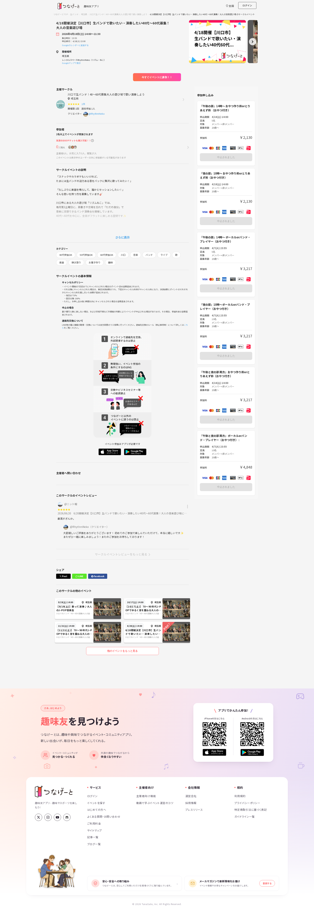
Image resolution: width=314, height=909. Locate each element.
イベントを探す (96, 803)
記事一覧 (92, 837)
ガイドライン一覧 (244, 816)
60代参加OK (106, 255)
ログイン (247, 5)
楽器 (61, 262)
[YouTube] (57, 817)
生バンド (74, 14)
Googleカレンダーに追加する (75, 45)
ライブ (164, 255)
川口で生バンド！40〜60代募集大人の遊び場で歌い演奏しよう (118, 14)
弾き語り (76, 262)
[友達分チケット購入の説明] (92, 140)
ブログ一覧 (94, 844)
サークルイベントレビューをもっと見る (121, 554)
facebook (98, 576)
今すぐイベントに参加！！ (157, 77)
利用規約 (240, 796)
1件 (84, 104)
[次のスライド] (252, 41)
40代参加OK (65, 255)
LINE (80, 576)
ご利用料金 (94, 823)
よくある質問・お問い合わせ (103, 816)
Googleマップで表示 (71, 62)
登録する (267, 883)
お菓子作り (94, 262)
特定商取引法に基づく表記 (250, 809)
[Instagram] (48, 817)
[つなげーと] (54, 791)
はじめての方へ (96, 809)
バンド (149, 255)
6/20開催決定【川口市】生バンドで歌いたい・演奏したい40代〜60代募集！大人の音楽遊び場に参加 (131, 513)
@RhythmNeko (96, 113)
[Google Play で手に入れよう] (252, 752)
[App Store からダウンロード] (214, 752)
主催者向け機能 (146, 796)
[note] (67, 817)
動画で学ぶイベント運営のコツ (154, 803)
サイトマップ (94, 830)
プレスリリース (194, 809)
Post (64, 576)
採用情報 (191, 803)
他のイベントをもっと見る (122, 650)
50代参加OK (86, 255)
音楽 (135, 255)
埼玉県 (84, 14)
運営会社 (191, 796)
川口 (123, 255)
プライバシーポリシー (247, 803)
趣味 (110, 262)
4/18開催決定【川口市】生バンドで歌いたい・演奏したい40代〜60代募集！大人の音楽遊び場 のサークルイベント (202, 14)
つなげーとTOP (60, 14)
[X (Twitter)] (38, 817)
